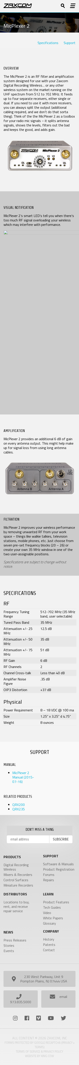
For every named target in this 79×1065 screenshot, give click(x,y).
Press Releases (15, 940)
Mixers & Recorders (18, 874)
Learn (48, 894)
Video (47, 912)
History (48, 939)
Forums (48, 874)
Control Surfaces (16, 880)
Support (69, 42)
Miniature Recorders (18, 885)
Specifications (48, 43)
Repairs (48, 880)
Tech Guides (52, 907)
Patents (49, 944)
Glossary (49, 923)
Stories (9, 945)
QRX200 (18, 804)
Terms (39, 1047)
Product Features (56, 902)
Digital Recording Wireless (16, 867)
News (8, 932)
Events (9, 951)
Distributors (15, 894)
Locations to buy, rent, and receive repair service (16, 906)
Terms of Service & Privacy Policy (39, 1051)
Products (12, 857)
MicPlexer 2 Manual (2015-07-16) (23, 777)
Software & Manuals (58, 864)
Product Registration (58, 869)
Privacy (67, 1042)
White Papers (53, 918)
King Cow (47, 1056)
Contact (49, 950)
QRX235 (18, 809)
